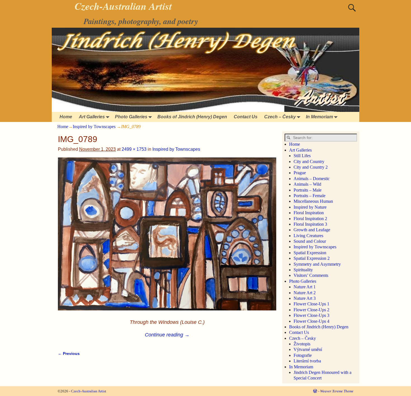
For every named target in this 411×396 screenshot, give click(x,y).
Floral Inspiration (309, 212)
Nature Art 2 (305, 292)
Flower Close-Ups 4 (311, 321)
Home (66, 116)
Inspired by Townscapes (94, 126)
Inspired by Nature (310, 207)
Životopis (302, 343)
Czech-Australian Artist (88, 391)
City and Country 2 (311, 167)
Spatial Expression (310, 252)
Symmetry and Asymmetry (317, 264)
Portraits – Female (309, 195)
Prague (300, 172)
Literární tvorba (307, 361)
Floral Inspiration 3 (310, 224)
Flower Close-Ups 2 (311, 309)
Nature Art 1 (305, 286)
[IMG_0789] (167, 237)
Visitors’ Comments (311, 275)
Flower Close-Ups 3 (311, 315)
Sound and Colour (310, 241)
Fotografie (303, 355)
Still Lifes (302, 155)
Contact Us (246, 116)
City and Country (309, 161)
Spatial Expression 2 (312, 258)
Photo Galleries (131, 116)
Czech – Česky (280, 116)
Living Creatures (308, 235)
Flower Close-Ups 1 (311, 303)
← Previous (69, 353)
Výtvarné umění (308, 349)
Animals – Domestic (312, 178)
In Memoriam (319, 116)
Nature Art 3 (305, 298)
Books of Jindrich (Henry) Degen (192, 116)
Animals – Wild (307, 184)
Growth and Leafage (312, 229)
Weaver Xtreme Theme (336, 391)
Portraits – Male (308, 190)
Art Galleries (92, 116)
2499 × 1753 (134, 149)
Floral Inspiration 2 (310, 218)
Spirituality (303, 269)
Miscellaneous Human (313, 201)
